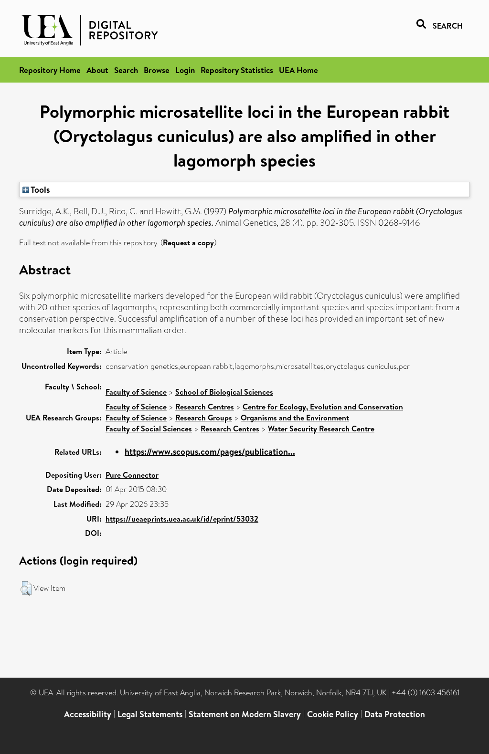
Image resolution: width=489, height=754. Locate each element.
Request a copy (188, 242)
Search (126, 69)
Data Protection (394, 714)
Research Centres (204, 406)
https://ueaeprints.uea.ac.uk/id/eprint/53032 (182, 518)
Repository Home (50, 69)
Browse (157, 69)
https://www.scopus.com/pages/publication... (210, 452)
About (97, 69)
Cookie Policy (332, 714)
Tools (39, 189)
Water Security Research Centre (321, 428)
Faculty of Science (136, 392)
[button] (26, 588)
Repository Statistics (237, 69)
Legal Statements (149, 714)
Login (185, 69)
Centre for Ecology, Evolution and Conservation (323, 406)
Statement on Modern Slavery (245, 714)
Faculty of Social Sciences (149, 428)
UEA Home (298, 69)
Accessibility (87, 714)
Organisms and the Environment (295, 417)
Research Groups (203, 417)
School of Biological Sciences (224, 392)
